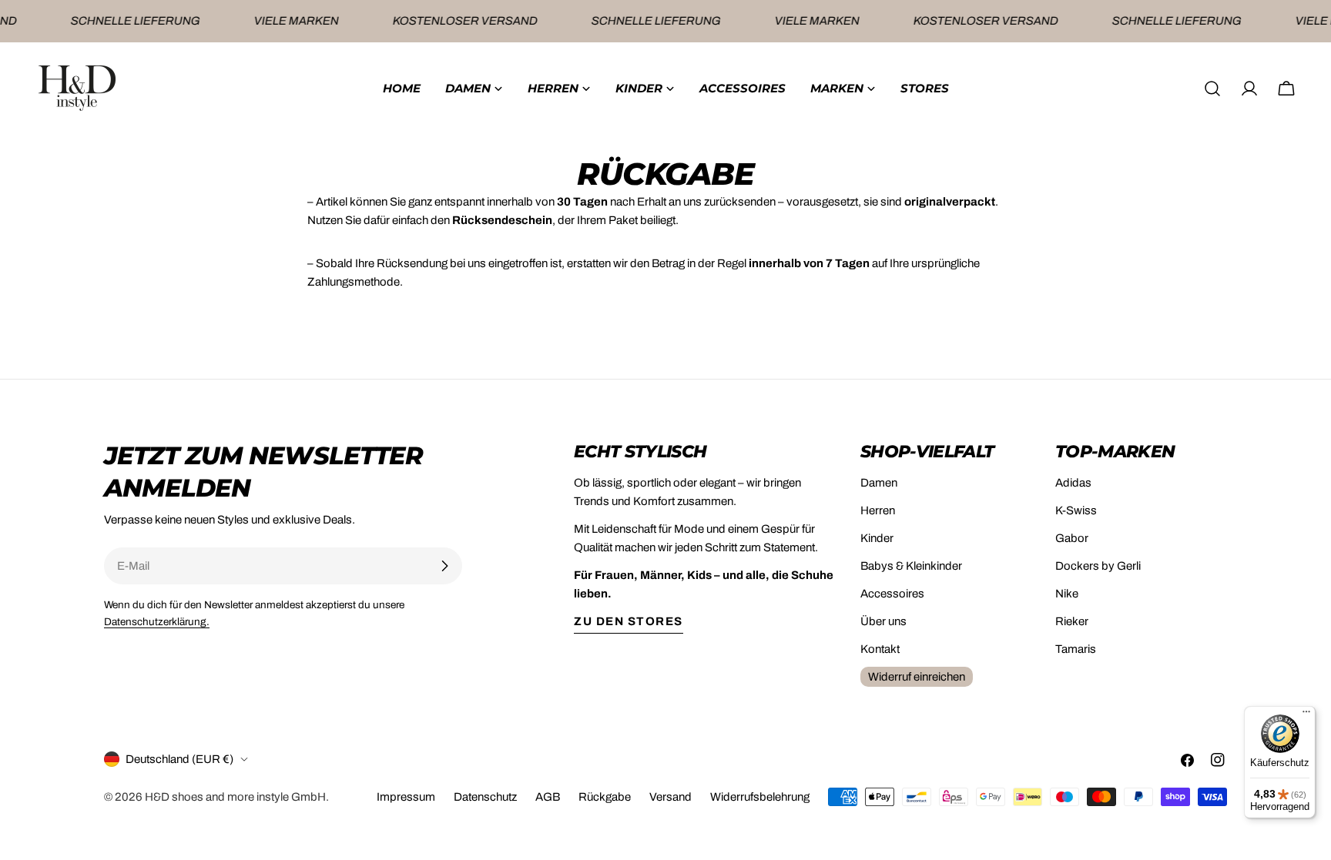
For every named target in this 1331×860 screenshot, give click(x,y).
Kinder (876, 538)
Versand (670, 797)
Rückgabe (604, 797)
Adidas (1073, 483)
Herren (877, 510)
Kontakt (880, 649)
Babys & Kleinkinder (911, 566)
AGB (547, 797)
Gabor (1071, 538)
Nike (1066, 593)
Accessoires (892, 593)
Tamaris (1075, 649)
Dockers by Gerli (1098, 566)
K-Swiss (1076, 510)
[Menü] (1306, 715)
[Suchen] (1212, 88)
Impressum (406, 797)
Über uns (883, 621)
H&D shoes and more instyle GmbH (235, 797)
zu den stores (628, 621)
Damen (878, 483)
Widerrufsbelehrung (760, 797)
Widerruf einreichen (916, 677)
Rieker (1071, 621)
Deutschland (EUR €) (179, 759)
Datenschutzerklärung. (157, 621)
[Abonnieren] (444, 566)
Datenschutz (485, 797)
